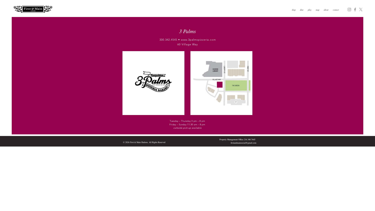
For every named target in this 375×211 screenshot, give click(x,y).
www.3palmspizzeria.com (198, 39)
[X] (360, 9)
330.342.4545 (168, 39)
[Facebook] (355, 9)
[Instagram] (349, 9)
